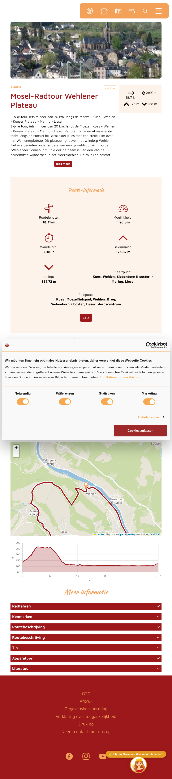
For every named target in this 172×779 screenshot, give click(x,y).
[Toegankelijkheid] (89, 11)
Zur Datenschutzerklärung (119, 377)
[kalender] (118, 11)
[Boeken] (131, 11)
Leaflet (100, 534)
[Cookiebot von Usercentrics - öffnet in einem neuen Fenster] (148, 345)
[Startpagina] (104, 11)
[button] (16, 29)
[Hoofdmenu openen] (158, 11)
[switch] (65, 401)
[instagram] (86, 758)
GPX (86, 318)
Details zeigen (148, 417)
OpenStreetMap (127, 534)
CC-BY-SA (155, 534)
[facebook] (69, 758)
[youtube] (103, 758)
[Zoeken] (145, 11)
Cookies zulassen (140, 430)
